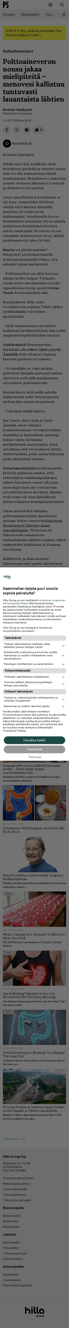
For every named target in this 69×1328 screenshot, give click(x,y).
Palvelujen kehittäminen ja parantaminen (28, 664)
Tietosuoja (34, 757)
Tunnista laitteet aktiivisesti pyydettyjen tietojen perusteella (28, 683)
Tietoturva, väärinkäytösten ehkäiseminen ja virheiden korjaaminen (31, 699)
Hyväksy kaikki (34, 740)
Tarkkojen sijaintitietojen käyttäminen (26, 677)
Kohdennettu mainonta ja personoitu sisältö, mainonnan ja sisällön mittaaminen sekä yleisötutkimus (31, 656)
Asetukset (34, 749)
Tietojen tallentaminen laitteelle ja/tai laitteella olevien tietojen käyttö (27, 645)
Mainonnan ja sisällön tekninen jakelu (27, 706)
